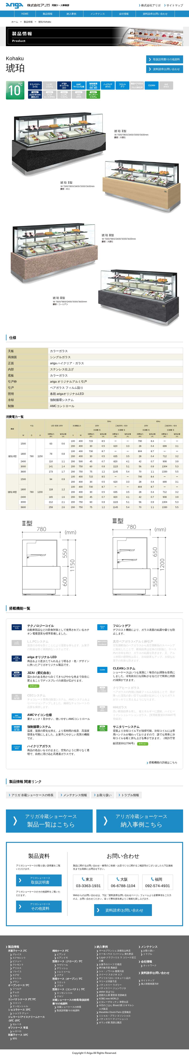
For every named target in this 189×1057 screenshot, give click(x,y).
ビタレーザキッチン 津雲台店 (113, 1002)
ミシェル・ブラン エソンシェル (114, 1015)
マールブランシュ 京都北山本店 (114, 950)
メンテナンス (97, 13)
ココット (17, 1003)
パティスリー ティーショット (113, 1019)
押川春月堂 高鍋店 (108, 967)
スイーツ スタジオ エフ (110, 974)
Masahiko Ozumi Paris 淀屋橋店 (115, 1012)
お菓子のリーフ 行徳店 (110, 964)
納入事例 (71, 13)
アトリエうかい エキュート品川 (114, 978)
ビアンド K (62, 957)
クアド (60, 975)
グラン (16, 981)
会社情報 (124, 13)
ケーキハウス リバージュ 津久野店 (116, 954)
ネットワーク (150, 965)
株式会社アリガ (151, 5)
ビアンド (61, 954)
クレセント (18, 964)
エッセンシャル (20, 1006)
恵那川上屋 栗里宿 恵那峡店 (113, 995)
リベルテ (17, 989)
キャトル (17, 978)
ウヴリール (62, 965)
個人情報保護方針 (150, 984)
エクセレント (19, 957)
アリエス (17, 968)
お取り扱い (148, 950)
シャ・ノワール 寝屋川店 (111, 971)
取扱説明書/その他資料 (166, 59)
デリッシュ (62, 968)
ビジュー (17, 961)
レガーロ (17, 1031)
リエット (61, 982)
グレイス (17, 954)
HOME (25, 13)
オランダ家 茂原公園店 (110, 1022)
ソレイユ (17, 971)
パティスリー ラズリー (110, 985)
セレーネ (17, 1024)
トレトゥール (63, 971)
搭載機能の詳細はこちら (163, 762)
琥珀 (15, 1038)
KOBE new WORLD (109, 998)
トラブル (147, 954)
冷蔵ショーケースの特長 (69, 1007)
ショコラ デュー (21, 1013)
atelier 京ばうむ (107, 991)
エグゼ (16, 975)
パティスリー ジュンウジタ (112, 988)
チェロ (16, 992)
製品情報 (47, 13)
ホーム (14, 22)
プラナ (60, 985)
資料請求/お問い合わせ (155, 13)
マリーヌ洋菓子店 (108, 981)
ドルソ (16, 995)
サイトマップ (174, 5)
